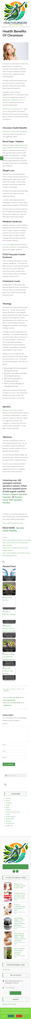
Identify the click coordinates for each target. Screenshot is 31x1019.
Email (4, 751)
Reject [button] (19, 1016)
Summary (8, 821)
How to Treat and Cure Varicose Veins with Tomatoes (19, 951)
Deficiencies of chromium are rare (13, 109)
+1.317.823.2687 (10, 987)
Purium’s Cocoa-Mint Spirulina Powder (13, 500)
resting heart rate (14, 247)
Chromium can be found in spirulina (13, 410)
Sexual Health (10, 819)
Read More (26, 1016)
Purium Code (6, 969)
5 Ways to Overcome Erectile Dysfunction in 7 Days (19, 907)
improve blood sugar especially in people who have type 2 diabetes (15, 147)
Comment (4, 724)
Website (4, 757)
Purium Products (11, 816)
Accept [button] (11, 1016)
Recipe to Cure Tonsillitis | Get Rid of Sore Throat (20, 886)
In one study (6, 244)
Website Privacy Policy (9, 1004)
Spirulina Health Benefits (13, 529)
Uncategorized (10, 823)
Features (8, 798)
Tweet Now (19, 523)
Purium (8, 814)
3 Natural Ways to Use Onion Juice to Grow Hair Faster (19, 895)
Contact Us (15, 993)
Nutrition (8, 810)
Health (6, 691)
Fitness (8, 800)
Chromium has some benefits (11, 131)
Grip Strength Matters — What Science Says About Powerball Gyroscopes (19, 921)
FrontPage (9, 803)
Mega (7, 807)
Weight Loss (9, 825)
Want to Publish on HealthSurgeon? (15, 866)
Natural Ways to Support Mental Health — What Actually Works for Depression (20, 937)
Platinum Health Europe (13, 812)
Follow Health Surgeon (9, 523)
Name (4, 745)
